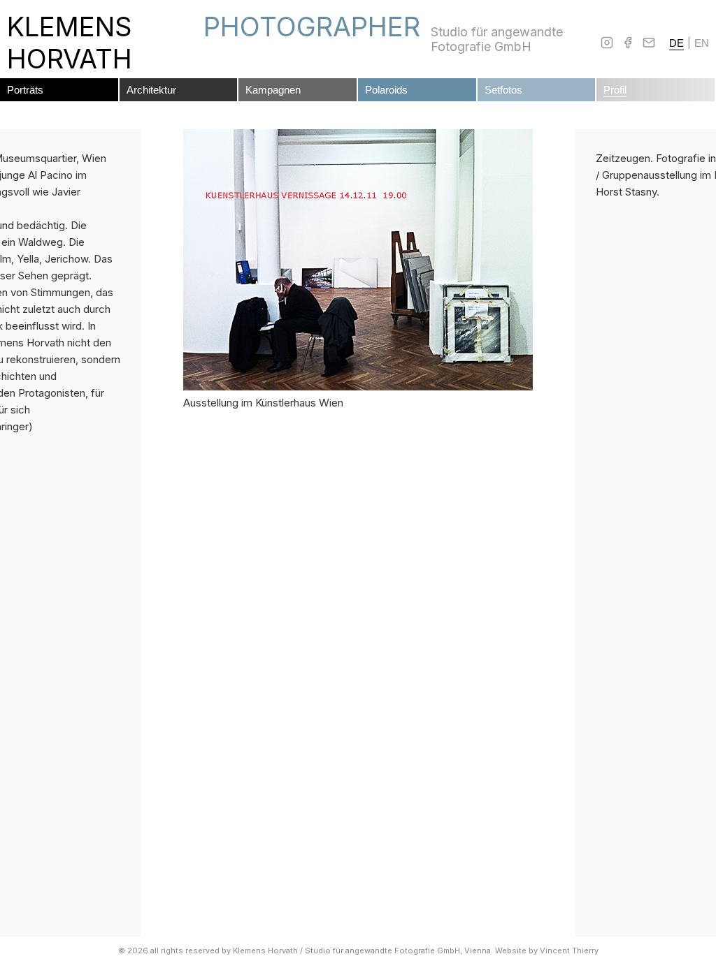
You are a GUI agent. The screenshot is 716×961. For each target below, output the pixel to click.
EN (701, 43)
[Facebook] (628, 42)
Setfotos (503, 90)
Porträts (25, 90)
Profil (614, 90)
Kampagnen (273, 90)
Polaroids (386, 90)
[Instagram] (607, 42)
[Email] (649, 42)
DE (676, 43)
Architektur (151, 90)
